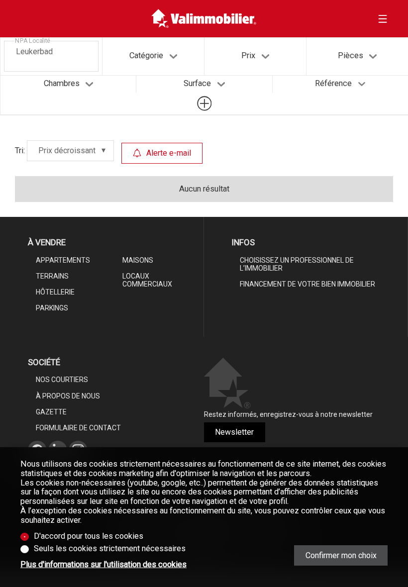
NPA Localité (32, 40)
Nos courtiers (62, 380)
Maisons (137, 260)
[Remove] (56, 50)
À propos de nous (68, 396)
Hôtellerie (55, 292)
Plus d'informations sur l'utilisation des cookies (103, 564)
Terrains (52, 276)
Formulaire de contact (78, 428)
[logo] (204, 18)
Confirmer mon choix (341, 555)
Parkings (52, 308)
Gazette (51, 412)
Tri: (20, 150)
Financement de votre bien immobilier (307, 284)
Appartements (63, 260)
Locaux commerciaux (147, 280)
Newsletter (234, 432)
